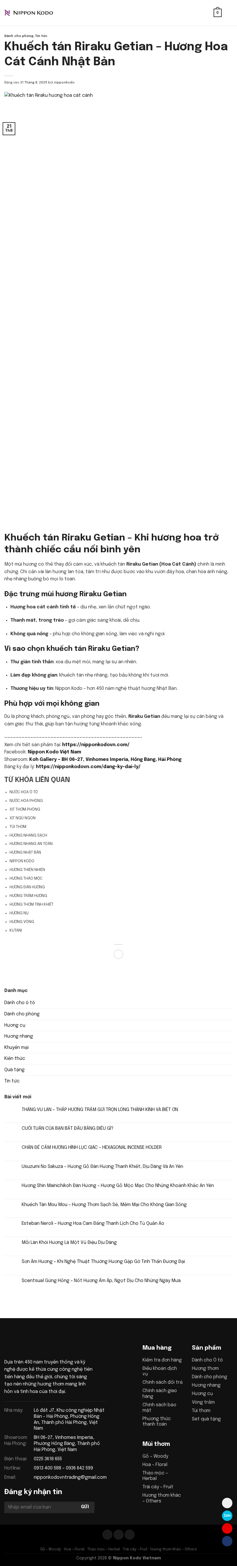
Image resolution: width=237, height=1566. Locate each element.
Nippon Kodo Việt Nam (54, 752)
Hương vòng (22, 922)
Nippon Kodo (22, 861)
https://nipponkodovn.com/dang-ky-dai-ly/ (88, 766)
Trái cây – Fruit (157, 1487)
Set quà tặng (206, 1419)
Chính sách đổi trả (162, 1382)
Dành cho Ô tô (207, 1360)
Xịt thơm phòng (25, 809)
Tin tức (41, 36)
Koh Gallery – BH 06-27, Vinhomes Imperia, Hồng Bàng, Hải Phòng (105, 759)
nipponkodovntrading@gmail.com (70, 1477)
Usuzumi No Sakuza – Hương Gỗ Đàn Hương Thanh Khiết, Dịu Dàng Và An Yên (102, 1166)
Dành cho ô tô (19, 1002)
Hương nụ (19, 913)
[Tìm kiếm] (207, 12)
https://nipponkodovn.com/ (95, 744)
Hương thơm (205, 1368)
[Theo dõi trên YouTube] (130, 1535)
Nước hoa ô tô (24, 792)
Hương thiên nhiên (27, 870)
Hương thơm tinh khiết (31, 904)
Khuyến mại (16, 1047)
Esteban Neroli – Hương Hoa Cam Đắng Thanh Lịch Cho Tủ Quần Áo (93, 1223)
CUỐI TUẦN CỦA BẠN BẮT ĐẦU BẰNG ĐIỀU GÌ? (67, 1128)
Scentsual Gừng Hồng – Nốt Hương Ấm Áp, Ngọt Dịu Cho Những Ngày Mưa (101, 1280)
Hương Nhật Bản (25, 852)
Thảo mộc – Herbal (103, 1549)
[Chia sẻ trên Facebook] (118, 954)
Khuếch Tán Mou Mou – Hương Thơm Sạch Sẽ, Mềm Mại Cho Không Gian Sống (104, 1204)
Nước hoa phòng (26, 801)
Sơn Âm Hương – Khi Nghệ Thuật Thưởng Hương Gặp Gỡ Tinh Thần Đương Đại (103, 1261)
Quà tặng (14, 1069)
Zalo (227, 1515)
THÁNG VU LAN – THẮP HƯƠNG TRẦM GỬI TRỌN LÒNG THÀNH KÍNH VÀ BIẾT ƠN (100, 1109)
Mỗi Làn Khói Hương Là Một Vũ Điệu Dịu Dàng (69, 1242)
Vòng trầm (203, 1402)
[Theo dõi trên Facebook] (107, 1535)
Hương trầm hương (28, 896)
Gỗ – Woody (155, 1456)
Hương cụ (14, 1025)
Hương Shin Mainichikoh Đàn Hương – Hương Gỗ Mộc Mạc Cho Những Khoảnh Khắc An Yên (118, 1185)
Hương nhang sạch (28, 835)
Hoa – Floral (154, 1464)
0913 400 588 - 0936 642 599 (63, 1468)
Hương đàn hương (27, 887)
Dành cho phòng (19, 36)
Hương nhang (18, 1036)
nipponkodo (64, 82)
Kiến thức (14, 1058)
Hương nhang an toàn (31, 844)
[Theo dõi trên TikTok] (119, 1535)
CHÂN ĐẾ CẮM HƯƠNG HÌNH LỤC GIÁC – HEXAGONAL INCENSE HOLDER (92, 1147)
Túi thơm (18, 827)
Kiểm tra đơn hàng (162, 1360)
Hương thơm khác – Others (173, 1549)
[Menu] (229, 13)
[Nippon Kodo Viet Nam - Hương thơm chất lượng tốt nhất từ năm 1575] (33, 13)
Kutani (16, 930)
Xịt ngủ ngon (23, 818)
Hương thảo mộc (26, 878)
